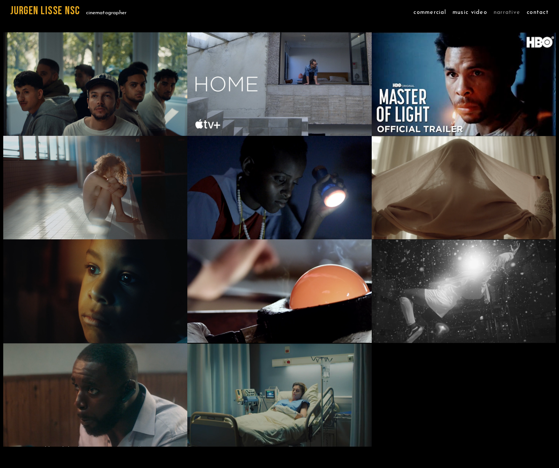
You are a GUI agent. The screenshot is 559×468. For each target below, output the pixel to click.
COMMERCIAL (429, 13)
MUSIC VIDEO (470, 13)
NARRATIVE (507, 13)
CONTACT (538, 13)
